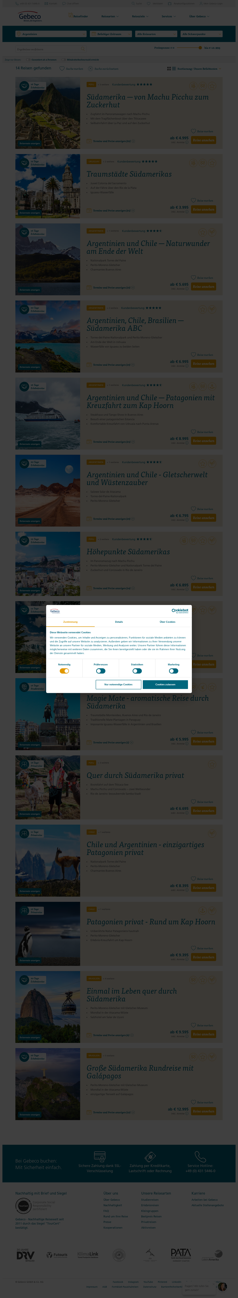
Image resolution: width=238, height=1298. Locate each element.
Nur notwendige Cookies (118, 684)
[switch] (100, 671)
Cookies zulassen (165, 684)
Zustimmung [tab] (70, 621)
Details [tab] (119, 621)
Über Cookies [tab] (167, 621)
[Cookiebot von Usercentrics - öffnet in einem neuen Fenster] (174, 611)
